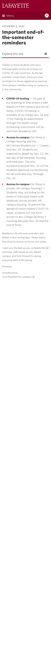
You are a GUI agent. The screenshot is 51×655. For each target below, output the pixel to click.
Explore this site (12, 54)
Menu (10, 15)
